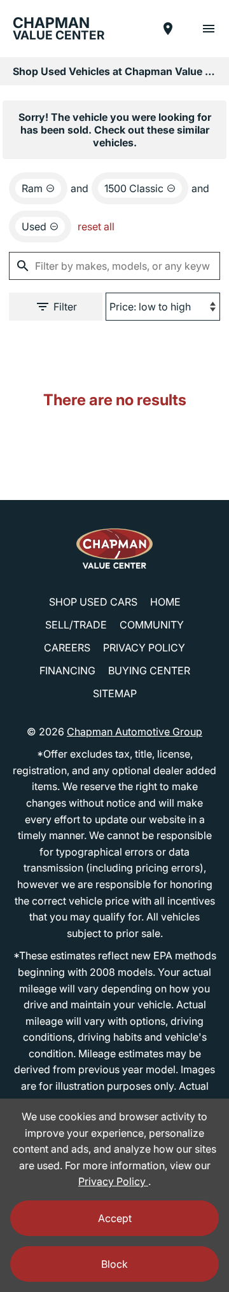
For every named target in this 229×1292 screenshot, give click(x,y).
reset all (96, 226)
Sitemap (115, 693)
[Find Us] (168, 28)
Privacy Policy (144, 647)
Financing (67, 670)
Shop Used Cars (93, 601)
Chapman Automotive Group (134, 731)
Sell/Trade (76, 624)
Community (152, 624)
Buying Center (149, 670)
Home (165, 601)
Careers (67, 647)
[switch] (208, 28)
